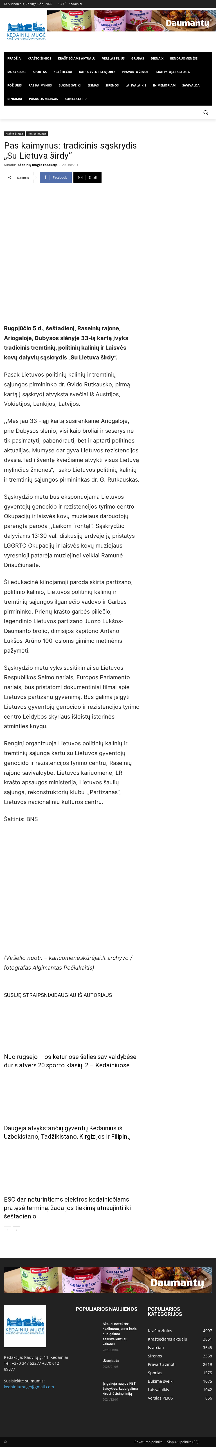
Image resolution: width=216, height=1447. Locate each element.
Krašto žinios (14, 134)
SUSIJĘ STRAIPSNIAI (29, 995)
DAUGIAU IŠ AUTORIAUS (83, 995)
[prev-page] (7, 1229)
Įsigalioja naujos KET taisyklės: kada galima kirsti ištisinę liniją (120, 1389)
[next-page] (16, 1229)
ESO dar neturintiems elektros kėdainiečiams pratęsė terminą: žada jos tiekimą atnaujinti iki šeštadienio (67, 1208)
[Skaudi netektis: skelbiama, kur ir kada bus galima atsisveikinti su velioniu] (87, 1329)
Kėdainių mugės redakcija (38, 165)
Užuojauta (111, 1361)
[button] (205, 112)
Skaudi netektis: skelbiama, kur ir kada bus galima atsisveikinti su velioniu (120, 1334)
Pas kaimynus (37, 134)
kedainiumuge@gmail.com (29, 1386)
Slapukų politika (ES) (183, 1441)
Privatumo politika (148, 1441)
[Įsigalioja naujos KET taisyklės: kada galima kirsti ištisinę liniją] (87, 1389)
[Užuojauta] (87, 1366)
